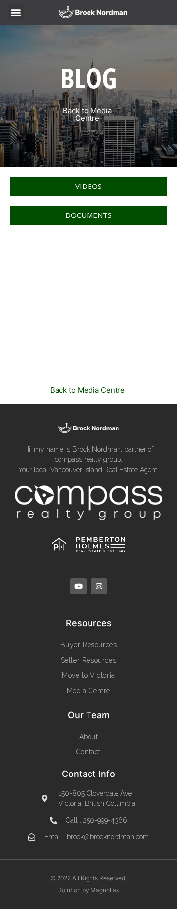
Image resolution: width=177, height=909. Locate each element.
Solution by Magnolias (88, 890)
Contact (88, 752)
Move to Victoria (88, 675)
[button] (16, 12)
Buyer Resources (88, 645)
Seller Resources (89, 660)
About (88, 737)
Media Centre (88, 691)
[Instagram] (99, 586)
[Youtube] (78, 586)
